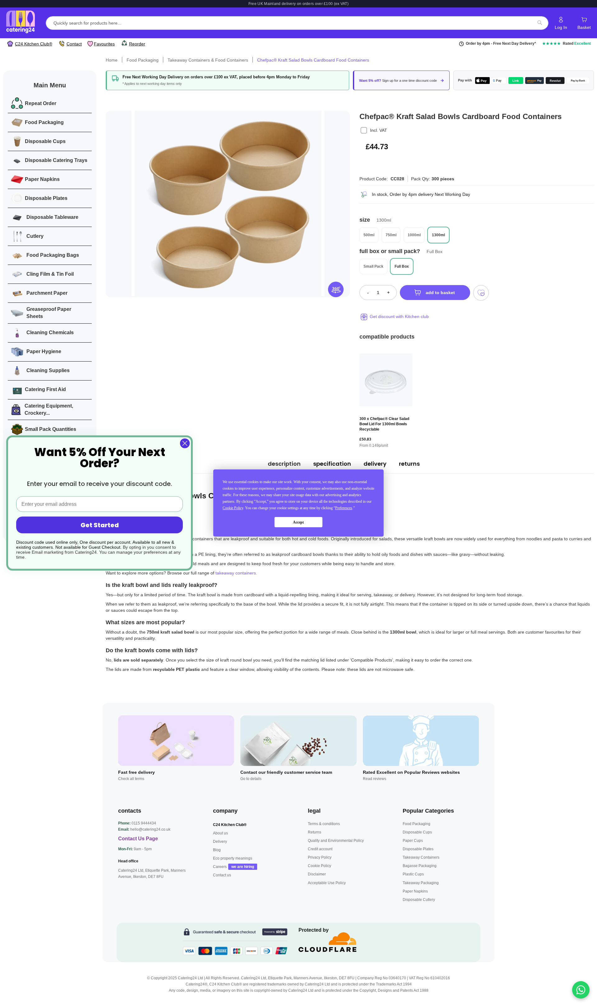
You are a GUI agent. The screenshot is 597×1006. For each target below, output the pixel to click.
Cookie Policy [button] (233, 508)
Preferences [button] (343, 508)
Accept (298, 522)
